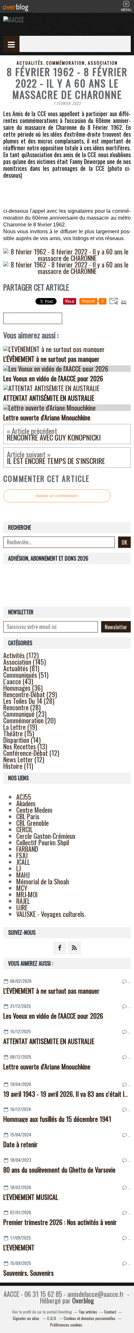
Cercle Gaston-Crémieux (45, 836)
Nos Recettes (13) (25, 746)
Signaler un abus (26, 1318)
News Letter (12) (23, 759)
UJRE (22, 907)
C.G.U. (52, 1318)
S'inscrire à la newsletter (33, 318)
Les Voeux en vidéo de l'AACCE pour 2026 (53, 1016)
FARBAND (27, 849)
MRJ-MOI (27, 894)
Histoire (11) (18, 766)
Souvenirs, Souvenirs (28, 1273)
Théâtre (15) (18, 733)
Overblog (83, 1300)
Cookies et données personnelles (89, 1318)
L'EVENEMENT (18, 1247)
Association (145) (24, 662)
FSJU (22, 855)
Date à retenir (20, 1144)
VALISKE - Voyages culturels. (51, 914)
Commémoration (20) (29, 720)
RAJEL (23, 901)
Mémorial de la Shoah (42, 881)
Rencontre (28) (22, 707)
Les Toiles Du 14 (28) (28, 701)
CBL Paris (27, 816)
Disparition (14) (22, 740)
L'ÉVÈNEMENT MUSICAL (30, 1197)
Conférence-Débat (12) (31, 753)
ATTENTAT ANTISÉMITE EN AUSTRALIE (48, 1041)
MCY (21, 888)
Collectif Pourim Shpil (42, 842)
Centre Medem (34, 810)
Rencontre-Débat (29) (30, 694)
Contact (110, 1311)
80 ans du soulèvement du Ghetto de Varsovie (59, 1170)
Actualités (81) (21, 668)
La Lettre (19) (20, 727)
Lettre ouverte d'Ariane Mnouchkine (46, 1066)
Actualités (30, 63)
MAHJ (23, 875)
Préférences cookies (66, 1324)
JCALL (23, 862)
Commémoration (65, 63)
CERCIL (24, 829)
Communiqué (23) (25, 714)
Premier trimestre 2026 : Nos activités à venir (60, 1222)
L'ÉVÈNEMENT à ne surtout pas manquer (51, 991)
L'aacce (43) (18, 681)
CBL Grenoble (32, 823)
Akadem (25, 803)
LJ (18, 868)
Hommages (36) (23, 688)
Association (103, 63)
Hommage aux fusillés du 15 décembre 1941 (57, 1119)
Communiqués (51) (25, 675)
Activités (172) (21, 655)
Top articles (88, 1311)
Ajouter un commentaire (57, 496)
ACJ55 (23, 797)
